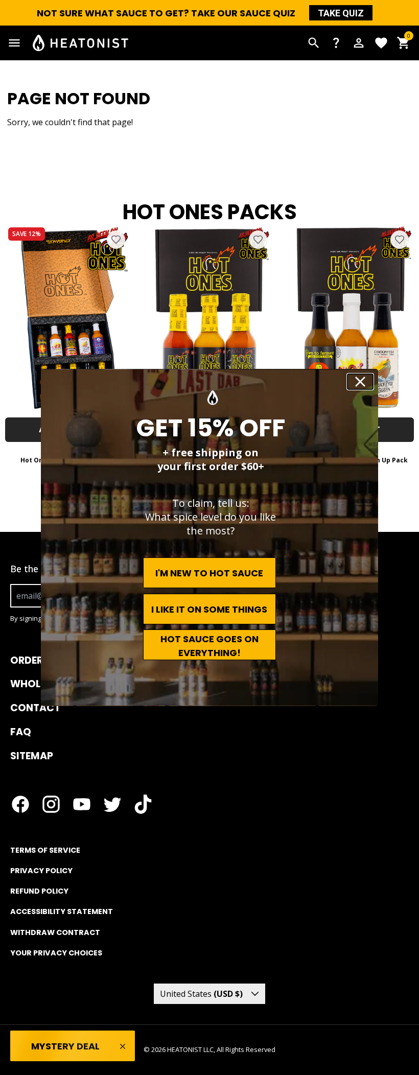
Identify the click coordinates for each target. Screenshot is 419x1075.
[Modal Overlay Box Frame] (72, 1047)
